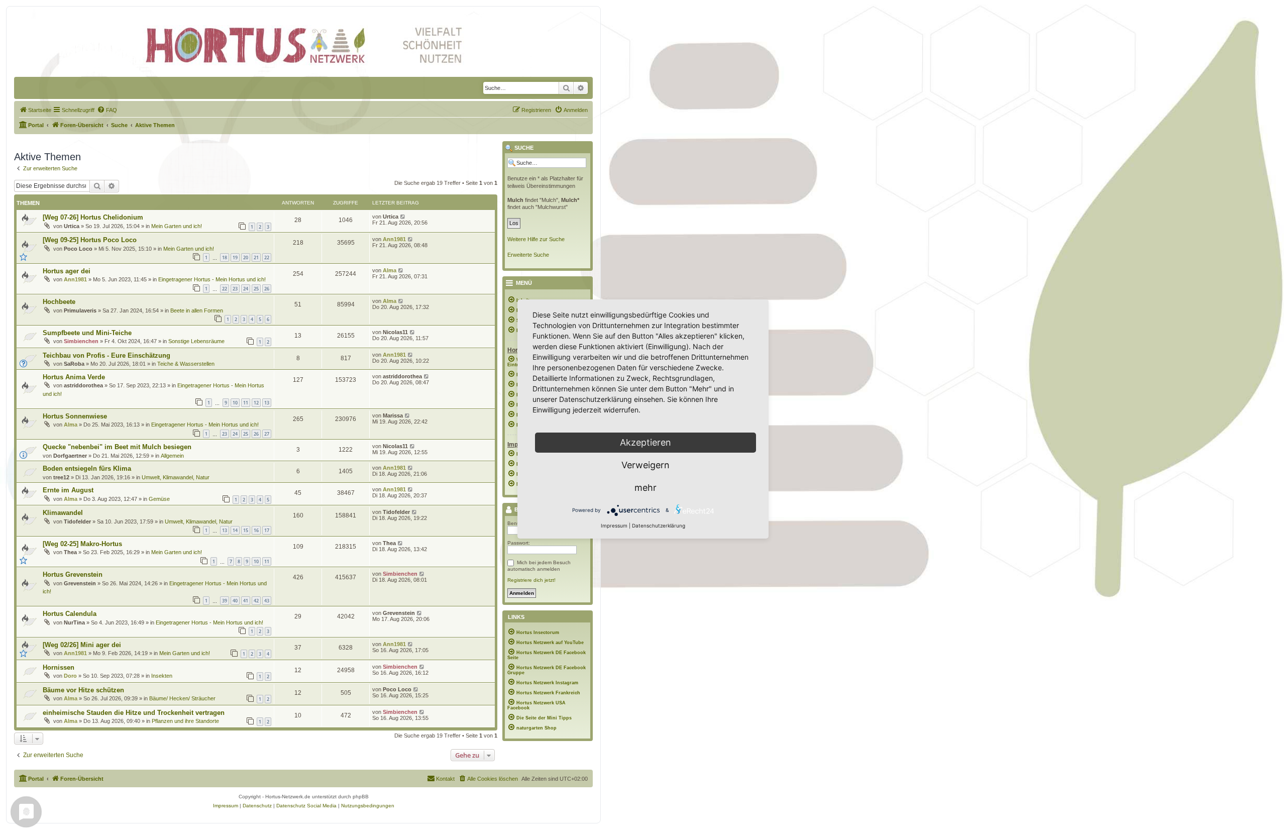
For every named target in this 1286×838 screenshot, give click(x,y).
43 (266, 600)
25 (256, 288)
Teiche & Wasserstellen (186, 364)
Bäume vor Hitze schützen (83, 690)
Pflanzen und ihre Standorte (185, 721)
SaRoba (74, 364)
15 (245, 530)
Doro (70, 676)
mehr (645, 487)
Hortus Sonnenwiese (75, 416)
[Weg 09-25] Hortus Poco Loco (90, 240)
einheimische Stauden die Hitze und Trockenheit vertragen (134, 712)
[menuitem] (35, 110)
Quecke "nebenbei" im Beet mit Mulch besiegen (117, 447)
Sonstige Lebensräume (196, 341)
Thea (70, 552)
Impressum (614, 525)
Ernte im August (68, 490)
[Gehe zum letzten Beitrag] (403, 217)
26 (266, 288)
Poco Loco (78, 249)
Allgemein (172, 456)
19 (235, 257)
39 (224, 600)
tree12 (61, 477)
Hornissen (58, 667)
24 (245, 288)
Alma (389, 270)
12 (256, 402)
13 (266, 402)
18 (224, 257)
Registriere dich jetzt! (531, 580)
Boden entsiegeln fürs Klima (87, 468)
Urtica (71, 226)
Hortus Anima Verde (74, 377)
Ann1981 (394, 239)
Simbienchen (81, 341)
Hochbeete (59, 301)
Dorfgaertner (70, 456)
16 (256, 530)
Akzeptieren (645, 442)
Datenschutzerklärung (658, 525)
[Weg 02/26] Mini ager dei (82, 645)
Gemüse (159, 499)
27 (266, 434)
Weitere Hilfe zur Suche (536, 239)
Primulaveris (80, 310)
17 (266, 530)
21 (256, 257)
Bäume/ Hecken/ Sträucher (182, 698)
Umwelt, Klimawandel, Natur (175, 477)
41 (245, 600)
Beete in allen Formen (196, 310)
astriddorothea (83, 385)
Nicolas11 (395, 332)
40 (235, 600)
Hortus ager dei (66, 271)
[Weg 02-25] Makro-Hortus (82, 544)
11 (245, 402)
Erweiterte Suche (528, 255)
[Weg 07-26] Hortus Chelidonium (93, 217)
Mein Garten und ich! (176, 226)
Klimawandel (63, 512)
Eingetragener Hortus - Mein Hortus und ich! (212, 279)
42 (256, 600)
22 (266, 257)
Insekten (161, 676)
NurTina (74, 622)
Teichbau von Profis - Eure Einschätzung (106, 355)
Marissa (393, 415)
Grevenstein (80, 583)
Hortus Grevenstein (72, 574)
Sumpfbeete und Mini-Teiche (87, 333)
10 (235, 402)
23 (235, 288)
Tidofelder (77, 521)
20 (245, 257)
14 (235, 530)
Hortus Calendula (69, 613)
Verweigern (645, 465)
